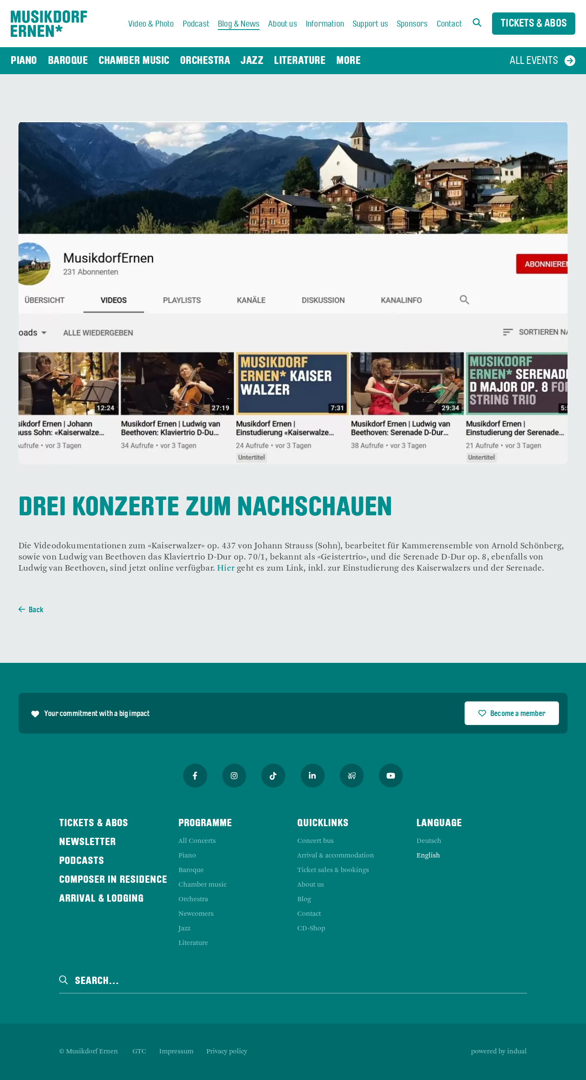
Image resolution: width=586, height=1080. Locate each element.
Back (36, 610)
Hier (226, 568)
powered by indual (499, 1051)
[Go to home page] (49, 23)
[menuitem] (151, 24)
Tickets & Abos (534, 23)
